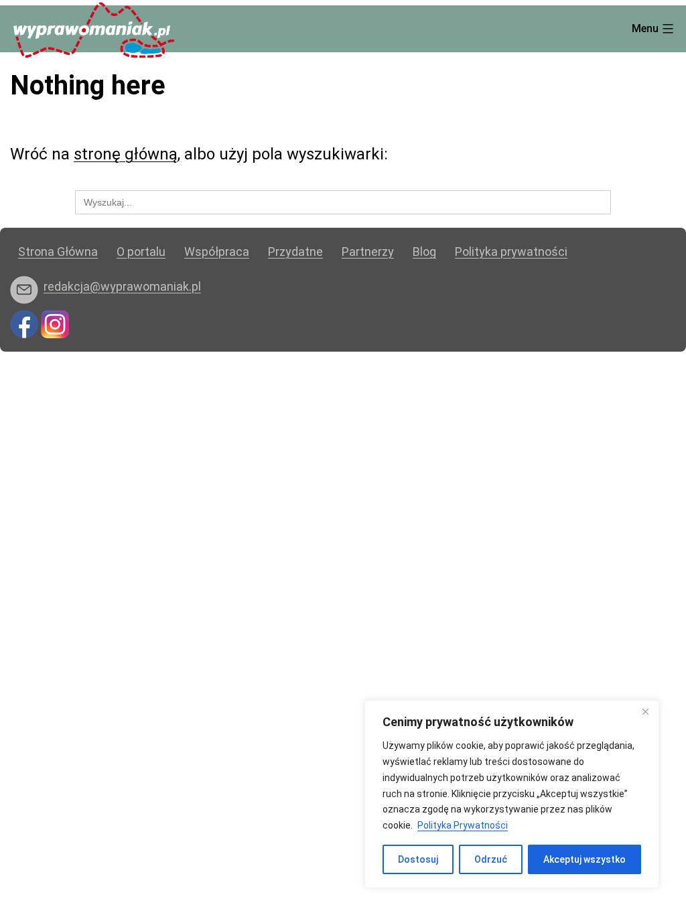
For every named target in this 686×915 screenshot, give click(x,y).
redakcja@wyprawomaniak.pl (122, 286)
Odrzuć (490, 859)
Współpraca (216, 251)
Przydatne (295, 251)
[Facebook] (24, 323)
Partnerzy (368, 251)
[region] (511, 794)
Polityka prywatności (511, 251)
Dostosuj (418, 859)
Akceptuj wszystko (584, 859)
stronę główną (126, 154)
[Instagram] (55, 323)
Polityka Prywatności (462, 825)
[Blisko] (645, 711)
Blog (424, 251)
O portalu (141, 251)
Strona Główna (58, 251)
